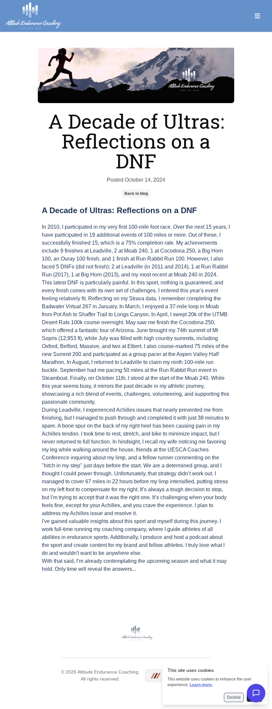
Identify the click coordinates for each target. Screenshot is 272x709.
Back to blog (136, 193)
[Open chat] (256, 693)
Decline (234, 697)
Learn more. (201, 684)
